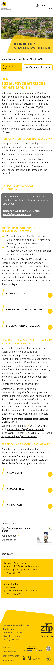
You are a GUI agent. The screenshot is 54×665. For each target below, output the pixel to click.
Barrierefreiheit (10, 655)
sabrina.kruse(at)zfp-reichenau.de (25, 429)
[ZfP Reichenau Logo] (6, 6)
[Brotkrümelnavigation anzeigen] (4, 59)
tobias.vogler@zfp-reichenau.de (20, 569)
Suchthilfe (28, 254)
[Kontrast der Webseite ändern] (37, 5)
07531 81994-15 (36, 432)
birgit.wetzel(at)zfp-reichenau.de (19, 436)
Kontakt (6, 647)
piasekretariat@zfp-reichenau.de (21, 590)
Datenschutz (9, 651)
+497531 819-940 (12, 572)
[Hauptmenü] (49, 4)
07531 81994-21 (37, 425)
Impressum (8, 660)
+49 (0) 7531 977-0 (11, 639)
